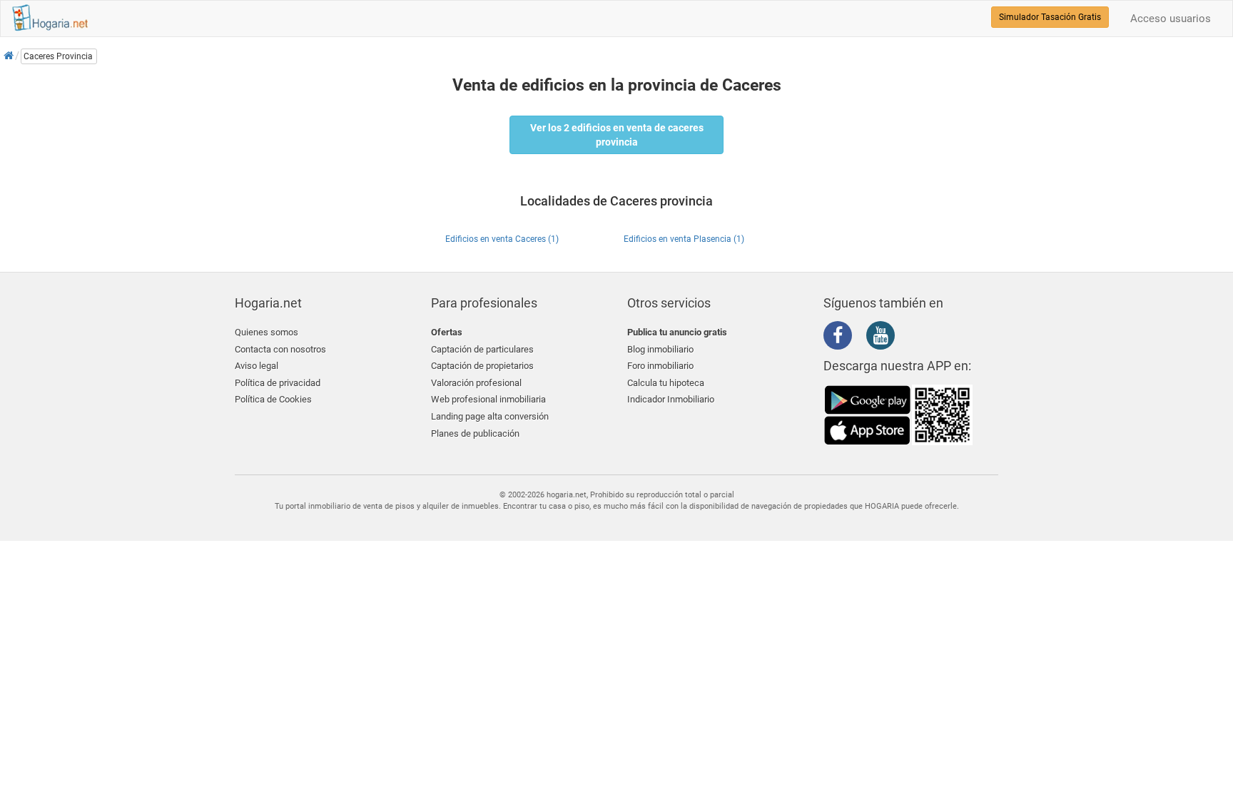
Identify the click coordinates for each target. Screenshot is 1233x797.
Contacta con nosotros (280, 349)
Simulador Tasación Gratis (1050, 17)
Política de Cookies (273, 399)
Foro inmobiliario (660, 365)
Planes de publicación (475, 433)
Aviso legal (256, 365)
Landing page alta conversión (490, 416)
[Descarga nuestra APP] (898, 413)
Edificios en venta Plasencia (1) (684, 239)
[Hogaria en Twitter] (862, 336)
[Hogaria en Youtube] (884, 338)
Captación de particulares (482, 349)
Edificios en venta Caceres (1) (502, 239)
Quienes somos (266, 332)
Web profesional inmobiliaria (488, 399)
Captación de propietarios (482, 365)
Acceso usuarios (1170, 18)
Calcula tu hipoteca (665, 382)
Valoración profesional (476, 382)
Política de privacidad (277, 382)
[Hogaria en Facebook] (841, 338)
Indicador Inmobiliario (670, 399)
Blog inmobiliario (660, 349)
